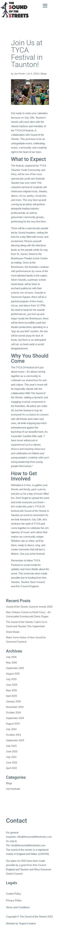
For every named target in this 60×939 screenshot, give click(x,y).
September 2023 (15, 740)
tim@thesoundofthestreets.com (28, 845)
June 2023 (11, 751)
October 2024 (13, 712)
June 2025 (11, 684)
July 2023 (11, 745)
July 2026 (11, 657)
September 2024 (15, 718)
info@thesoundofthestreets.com (34, 836)
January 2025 (13, 701)
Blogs (44, 73)
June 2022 (11, 762)
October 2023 (13, 734)
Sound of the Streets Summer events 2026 (29, 606)
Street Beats (13, 631)
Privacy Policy (14, 900)
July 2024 (11, 729)
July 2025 (11, 679)
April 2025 (11, 695)
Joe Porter (19, 73)
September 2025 (15, 668)
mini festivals (13, 788)
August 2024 (13, 723)
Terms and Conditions (18, 907)
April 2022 (11, 768)
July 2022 (11, 757)
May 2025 (11, 690)
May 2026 (11, 662)
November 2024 (15, 707)
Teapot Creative (27, 923)
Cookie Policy (13, 893)
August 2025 (13, 673)
